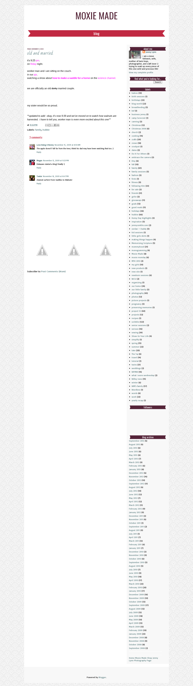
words (134, 393)
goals (134, 203)
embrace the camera (141, 157)
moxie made (96, 15)
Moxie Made (137, 253)
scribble (135, 321)
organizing (137, 282)
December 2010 (136, 551)
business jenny (139, 114)
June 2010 (133, 573)
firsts (134, 178)
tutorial (135, 361)
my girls (135, 264)
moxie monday (139, 257)
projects (135, 314)
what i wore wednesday (143, 375)
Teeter (39, 176)
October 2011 (135, 523)
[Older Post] (105, 264)
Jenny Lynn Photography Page (143, 659)
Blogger (102, 677)
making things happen (142, 239)
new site (136, 271)
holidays (135, 211)
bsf (133, 110)
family (38, 129)
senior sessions (139, 325)
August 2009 (135, 608)
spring (135, 343)
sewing (135, 332)
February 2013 (135, 465)
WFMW (135, 371)
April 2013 (133, 458)
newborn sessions (140, 275)
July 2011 (133, 533)
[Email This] (46, 125)
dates (134, 150)
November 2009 (136, 598)
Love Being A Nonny (45, 145)
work (134, 396)
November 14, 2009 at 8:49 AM (67, 145)
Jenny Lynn (151, 52)
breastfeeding (138, 107)
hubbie (46, 129)
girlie (134, 196)
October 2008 (135, 644)
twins (134, 364)
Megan (39, 160)
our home (136, 286)
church (135, 132)
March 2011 (134, 541)
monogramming (139, 250)
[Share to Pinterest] (58, 125)
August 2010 (134, 566)
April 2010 (133, 580)
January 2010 (135, 591)
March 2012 (134, 505)
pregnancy (136, 304)
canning (135, 121)
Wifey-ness (137, 379)
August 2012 (134, 487)
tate (133, 350)
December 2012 (136, 473)
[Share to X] (52, 125)
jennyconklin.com (140, 225)
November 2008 (136, 641)
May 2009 (133, 619)
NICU (134, 278)
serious (135, 329)
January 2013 (135, 469)
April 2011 (133, 537)
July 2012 (133, 490)
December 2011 (136, 516)
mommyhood (138, 246)
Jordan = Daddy (139, 228)
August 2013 (134, 444)
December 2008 (136, 637)
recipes (135, 318)
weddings (136, 368)
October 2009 (135, 601)
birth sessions (138, 96)
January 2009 (135, 634)
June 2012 (133, 494)
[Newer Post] (42, 264)
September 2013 (136, 440)
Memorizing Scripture (142, 243)
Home (131, 658)
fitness (135, 182)
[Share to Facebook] (55, 125)
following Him (138, 185)
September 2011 (136, 526)
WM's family (137, 386)
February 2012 (135, 508)
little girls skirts (139, 236)
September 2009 (137, 605)
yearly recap (137, 400)
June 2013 (133, 451)
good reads (137, 207)
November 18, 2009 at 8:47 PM (56, 176)
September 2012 (136, 483)
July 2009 (133, 612)
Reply (39, 152)
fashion (135, 175)
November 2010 (136, 555)
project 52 (136, 311)
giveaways (136, 200)
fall (133, 164)
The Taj (135, 354)
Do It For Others (139, 153)
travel (134, 357)
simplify (135, 339)
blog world (137, 103)
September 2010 (136, 562)
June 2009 (134, 616)
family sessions (139, 171)
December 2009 (136, 594)
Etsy (133, 161)
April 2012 (133, 501)
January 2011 (134, 548)
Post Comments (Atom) (53, 271)
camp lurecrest (139, 118)
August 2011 (134, 530)
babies (135, 93)
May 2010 (133, 576)
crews (134, 143)
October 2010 (135, 558)
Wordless (136, 389)
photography (138, 293)
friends (135, 193)
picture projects (139, 300)
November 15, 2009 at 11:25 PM (56, 160)
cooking (135, 135)
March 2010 (134, 583)
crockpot (136, 146)
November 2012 (136, 476)
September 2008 (137, 648)
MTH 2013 (136, 261)
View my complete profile (141, 72)
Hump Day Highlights (142, 218)
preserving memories (142, 307)
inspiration (137, 221)
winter (135, 382)
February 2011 (135, 544)
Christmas (136, 125)
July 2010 (133, 569)
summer (135, 346)
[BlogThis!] (49, 125)
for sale (135, 189)
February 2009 (135, 630)
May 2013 (133, 455)
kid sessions (137, 232)
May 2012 (133, 498)
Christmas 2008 (139, 128)
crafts (134, 139)
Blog (96, 33)
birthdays (136, 100)
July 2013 (133, 448)
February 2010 (135, 587)
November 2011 (136, 519)
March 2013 (134, 462)
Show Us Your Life (140, 336)
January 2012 (135, 512)
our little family (139, 289)
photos (135, 296)
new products (138, 268)
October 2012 (135, 480)
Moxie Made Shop (143, 658)
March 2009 (134, 626)
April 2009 (134, 623)
